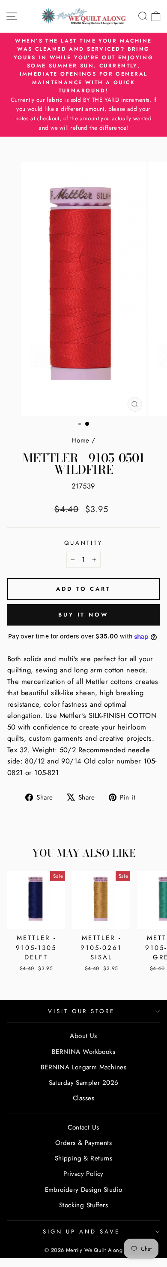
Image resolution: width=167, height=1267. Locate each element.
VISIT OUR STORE (81, 1011)
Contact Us (83, 1127)
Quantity (83, 543)
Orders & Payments (83, 1143)
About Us (83, 1036)
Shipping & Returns (83, 1158)
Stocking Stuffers (83, 1205)
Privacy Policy (83, 1173)
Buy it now (83, 615)
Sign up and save (81, 1231)
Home (80, 440)
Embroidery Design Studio (83, 1189)
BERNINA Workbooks (83, 1051)
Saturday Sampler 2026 (84, 1082)
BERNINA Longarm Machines (83, 1067)
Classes (83, 1098)
